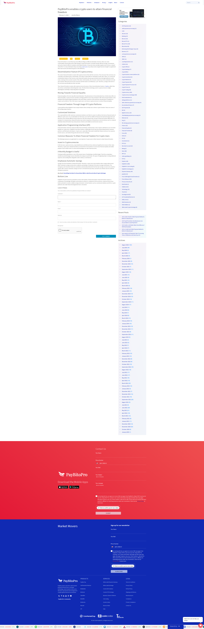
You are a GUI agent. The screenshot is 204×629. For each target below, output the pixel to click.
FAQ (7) (123, 120)
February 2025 (125, 288)
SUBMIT (108, 513)
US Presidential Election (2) (128, 197)
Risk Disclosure (129, 595)
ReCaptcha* (60, 225)
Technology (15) (125, 189)
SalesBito (82, 595)
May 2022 (124, 378)
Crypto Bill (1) (125, 72)
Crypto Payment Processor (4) (129, 84)
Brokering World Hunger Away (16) (130, 49)
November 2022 (126, 361)
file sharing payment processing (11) (130, 123)
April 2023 (124, 348)
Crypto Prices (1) (126, 87)
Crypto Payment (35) (127, 82)
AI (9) (123, 31)
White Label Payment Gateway (110, 582)
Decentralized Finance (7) (128, 105)
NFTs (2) (124, 153)
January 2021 (125, 421)
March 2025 (125, 285)
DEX (71, 58)
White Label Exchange (108, 585)
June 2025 (124, 277)
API (81, 609)
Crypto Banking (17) (126, 69)
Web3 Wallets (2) (126, 204)
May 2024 (124, 313)
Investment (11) (125, 141)
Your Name (98, 453)
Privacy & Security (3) (127, 181)
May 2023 (124, 345)
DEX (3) (123, 110)
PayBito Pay (83, 582)
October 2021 (125, 397)
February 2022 (125, 386)
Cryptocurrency (63, 58)
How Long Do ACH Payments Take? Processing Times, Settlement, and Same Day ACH (133, 234)
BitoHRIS (82, 599)
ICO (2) (123, 138)
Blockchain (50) (125, 46)
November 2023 (126, 329)
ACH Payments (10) (126, 26)
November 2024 (126, 296)
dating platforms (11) (127, 100)
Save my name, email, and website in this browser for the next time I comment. (78, 222)
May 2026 (124, 250)
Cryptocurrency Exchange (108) (129, 95)
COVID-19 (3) (125, 64)
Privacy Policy (140, 501)
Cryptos (107, 86)
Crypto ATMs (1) (125, 67)
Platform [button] (89, 2)
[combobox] (97, 463)
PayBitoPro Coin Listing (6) (128, 166)
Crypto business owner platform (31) (130, 74)
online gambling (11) (126, 156)
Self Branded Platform (85, 585)
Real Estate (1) (125, 184)
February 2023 (125, 353)
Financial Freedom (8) (127, 130)
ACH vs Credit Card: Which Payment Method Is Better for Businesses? (132, 230)
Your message (99, 483)
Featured (77, 58)
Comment (60, 193)
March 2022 (125, 383)
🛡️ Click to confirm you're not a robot (108, 508)
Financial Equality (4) (126, 128)
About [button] (115, 2)
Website (60, 215)
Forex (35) (124, 133)
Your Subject (99, 475)
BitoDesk (82, 592)
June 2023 (124, 342)
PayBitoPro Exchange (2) (127, 169)
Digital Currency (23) (126, 112)
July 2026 (124, 247)
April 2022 (124, 380)
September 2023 (126, 334)
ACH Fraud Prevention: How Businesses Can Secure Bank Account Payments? (132, 221)
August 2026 (125, 245)
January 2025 (125, 291)
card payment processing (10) (129, 54)
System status (106, 602)
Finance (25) (125, 125)
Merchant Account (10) (127, 146)
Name (59, 201)
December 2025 (126, 261)
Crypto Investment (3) (127, 77)
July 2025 (124, 275)
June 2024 (124, 310)
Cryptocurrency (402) (127, 92)
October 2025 (125, 266)
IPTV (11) (124, 143)
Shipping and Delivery (131, 592)
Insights (110, 2)
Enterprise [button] (96, 2)
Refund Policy (129, 589)
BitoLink (82, 605)
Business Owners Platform (109, 595)
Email (59, 208)
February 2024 (125, 321)
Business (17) (125, 51)
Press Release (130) (126, 179)
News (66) (124, 151)
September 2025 (126, 269)
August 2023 (125, 337)
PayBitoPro (85, 58)
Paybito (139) (125, 161)
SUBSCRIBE (119, 571)
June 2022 (124, 375)
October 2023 (125, 331)
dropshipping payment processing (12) (131, 115)
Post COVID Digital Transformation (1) (130, 176)
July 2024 (124, 307)
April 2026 (124, 253)
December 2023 (126, 326)
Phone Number (99, 460)
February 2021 (125, 418)
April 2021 (124, 413)
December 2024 (126, 294)
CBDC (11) (124, 59)
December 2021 (126, 391)
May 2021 (124, 410)
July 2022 (124, 372)
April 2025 (124, 283)
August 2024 (125, 304)
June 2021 (124, 407)
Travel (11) (124, 192)
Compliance (128, 599)
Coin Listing (106, 599)
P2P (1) (123, 158)
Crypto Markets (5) (126, 79)
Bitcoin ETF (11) (125, 41)
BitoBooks (82, 602)
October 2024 (125, 299)
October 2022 (125, 364)
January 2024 (125, 323)
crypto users (85, 67)
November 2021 (126, 394)
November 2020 (126, 426)
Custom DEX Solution (108, 589)
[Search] (198, 2)
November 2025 (126, 264)
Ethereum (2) (125, 118)
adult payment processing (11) (129, 28)
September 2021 (126, 399)
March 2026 (125, 256)
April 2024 (124, 315)
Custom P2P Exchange (108, 592)
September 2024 (126, 302)
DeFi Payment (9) (126, 107)
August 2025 (125, 272)
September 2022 (126, 367)
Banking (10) (125, 36)
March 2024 (125, 318)
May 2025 (124, 280)
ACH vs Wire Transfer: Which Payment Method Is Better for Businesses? (133, 217)
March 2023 (125, 350)
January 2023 (125, 356)
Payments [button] (81, 2)
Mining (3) (124, 148)
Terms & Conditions (130, 582)
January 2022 (125, 388)
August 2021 (125, 402)
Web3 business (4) (126, 202)
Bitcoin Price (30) (126, 44)
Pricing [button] (104, 2)
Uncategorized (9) (126, 194)
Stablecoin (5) (125, 187)
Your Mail (98, 467)
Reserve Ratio (106, 605)
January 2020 (125, 432)
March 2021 (125, 416)
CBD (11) (124, 56)
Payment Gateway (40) (127, 171)
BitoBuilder (83, 589)
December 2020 (126, 424)
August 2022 (125, 369)
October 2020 (125, 429)
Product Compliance (131, 602)
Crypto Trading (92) (126, 89)
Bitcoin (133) (125, 38)
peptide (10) (125, 174)
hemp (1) (124, 135)
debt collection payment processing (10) (131, 102)
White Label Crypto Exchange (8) (129, 207)
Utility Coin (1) (125, 199)
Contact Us (128, 605)
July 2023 (124, 340)
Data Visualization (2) (127, 97)
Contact (122, 2)
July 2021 (124, 405)
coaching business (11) (127, 61)
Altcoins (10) (125, 33)
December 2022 (126, 359)
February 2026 (125, 258)
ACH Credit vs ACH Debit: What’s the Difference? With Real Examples (133, 225)
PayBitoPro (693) (126, 164)
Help (104, 609)
